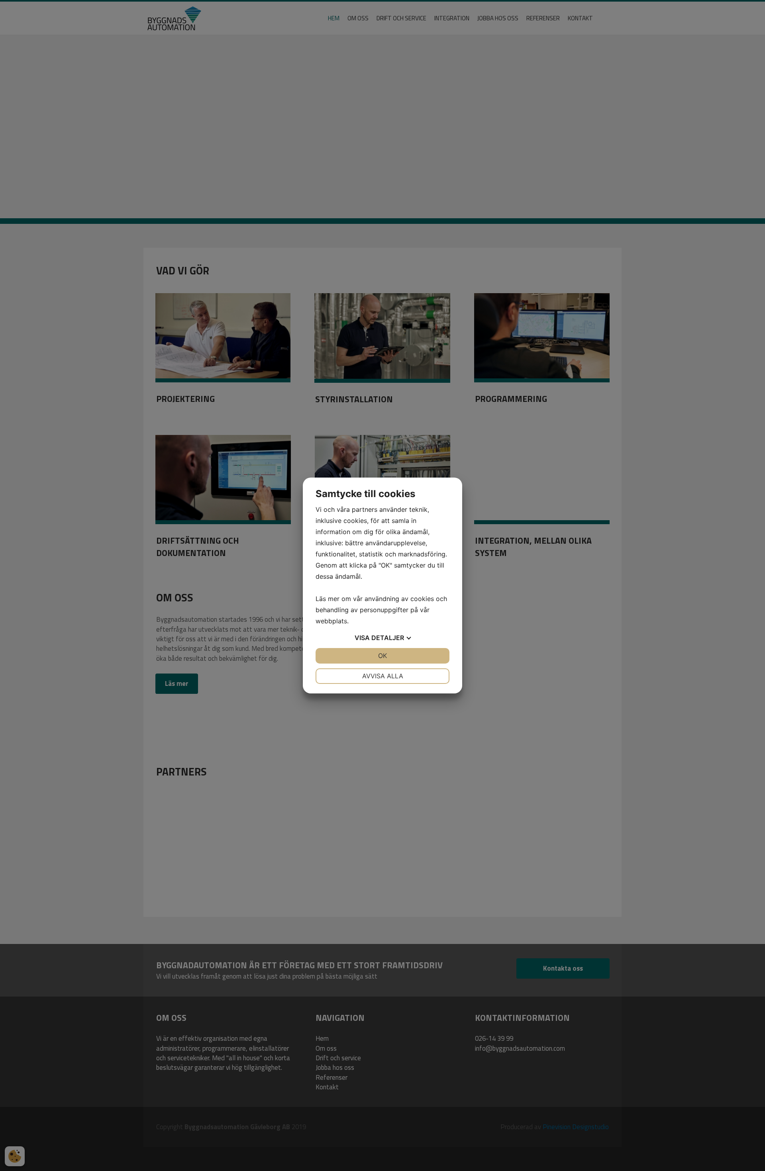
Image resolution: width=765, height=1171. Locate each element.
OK (382, 656)
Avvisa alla (382, 676)
